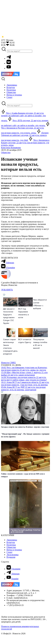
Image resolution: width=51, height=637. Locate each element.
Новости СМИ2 (8, 362)
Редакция (11, 557)
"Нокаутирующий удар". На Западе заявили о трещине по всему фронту (25, 435)
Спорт (9, 552)
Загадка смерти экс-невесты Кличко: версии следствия (25, 427)
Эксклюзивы (12, 554)
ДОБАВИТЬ (7, 290)
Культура (11, 542)
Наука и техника (14, 550)
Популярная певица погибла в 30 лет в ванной (40, 343)
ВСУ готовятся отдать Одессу (24, 340)
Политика (11, 545)
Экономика (12, 540)
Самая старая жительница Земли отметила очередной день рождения (10, 346)
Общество (5, 152)
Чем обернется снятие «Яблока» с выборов (40, 304)
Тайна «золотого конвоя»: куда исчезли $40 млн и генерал (23, 475)
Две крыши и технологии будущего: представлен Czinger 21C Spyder (9, 316)
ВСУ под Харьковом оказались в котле (23, 313)
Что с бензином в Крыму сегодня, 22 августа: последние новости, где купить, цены (25, 142)
